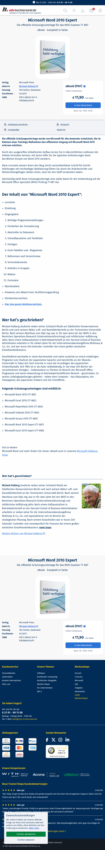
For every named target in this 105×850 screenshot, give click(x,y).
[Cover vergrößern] (52, 57)
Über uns (6, 684)
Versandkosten (8, 673)
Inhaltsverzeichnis (18, 124)
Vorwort (64, 124)
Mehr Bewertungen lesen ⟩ (52, 831)
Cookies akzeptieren (26, 834)
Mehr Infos (34, 828)
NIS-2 (39, 691)
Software (41, 673)
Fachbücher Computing (47, 677)
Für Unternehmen (44, 688)
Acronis (78, 673)
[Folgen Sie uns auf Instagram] (60, 740)
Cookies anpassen (26, 840)
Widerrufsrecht (55, 842)
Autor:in (61, 129)
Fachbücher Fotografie (46, 680)
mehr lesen (45, 527)
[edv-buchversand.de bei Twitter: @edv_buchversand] (53, 740)
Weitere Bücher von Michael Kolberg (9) (23, 533)
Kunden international (11, 680)
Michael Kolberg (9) (28, 86)
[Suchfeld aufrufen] (65, 10)
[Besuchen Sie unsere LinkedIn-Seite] (67, 740)
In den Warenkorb (83, 105)
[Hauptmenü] (100, 10)
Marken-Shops (43, 684)
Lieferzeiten (7, 677)
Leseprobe (13, 129)
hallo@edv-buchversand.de (24, 719)
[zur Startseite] (20, 9)
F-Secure (79, 677)
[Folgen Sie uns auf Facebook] (47, 740)
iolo (76, 684)
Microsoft (79, 680)
